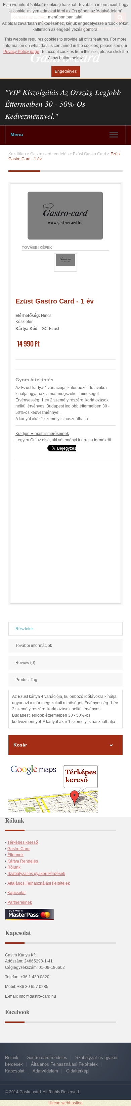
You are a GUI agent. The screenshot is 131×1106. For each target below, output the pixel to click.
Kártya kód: (27, 328)
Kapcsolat (16, 892)
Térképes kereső (22, 842)
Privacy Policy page (21, 51)
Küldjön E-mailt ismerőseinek (42, 433)
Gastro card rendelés (49, 154)
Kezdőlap (17, 154)
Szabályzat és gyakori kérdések (36, 873)
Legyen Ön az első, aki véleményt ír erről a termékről (63, 440)
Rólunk (13, 867)
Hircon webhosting (65, 1103)
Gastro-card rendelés (47, 1057)
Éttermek (15, 854)
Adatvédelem (45, 1070)
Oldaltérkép (77, 1070)
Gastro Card (18, 848)
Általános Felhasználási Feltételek (38, 883)
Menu (16, 134)
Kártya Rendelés (22, 861)
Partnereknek (19, 902)
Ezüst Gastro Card (89, 154)
